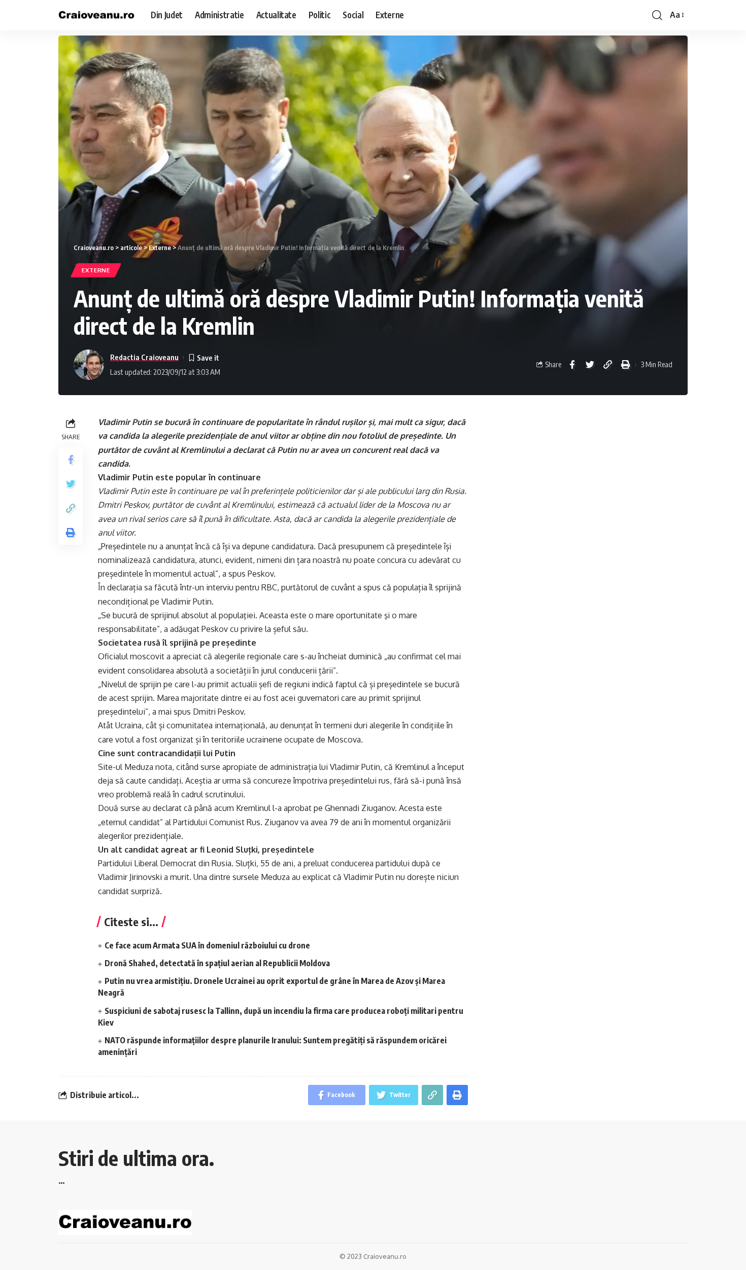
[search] (657, 15)
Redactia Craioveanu (144, 357)
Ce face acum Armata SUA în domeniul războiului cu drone (207, 945)
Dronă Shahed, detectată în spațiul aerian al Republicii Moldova (217, 963)
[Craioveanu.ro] (96, 15)
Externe (96, 270)
